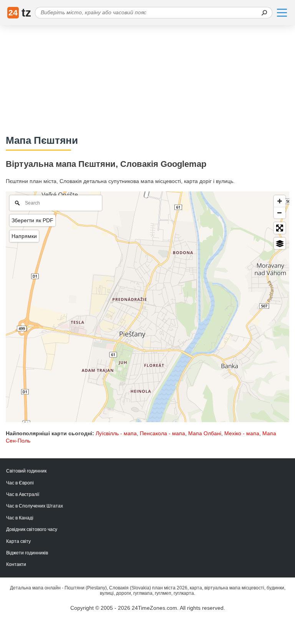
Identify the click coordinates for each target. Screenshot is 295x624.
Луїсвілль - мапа (116, 433)
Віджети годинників (27, 553)
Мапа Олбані (204, 433)
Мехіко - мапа (241, 433)
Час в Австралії (22, 494)
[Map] (147, 306)
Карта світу (18, 541)
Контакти (16, 564)
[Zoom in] (279, 201)
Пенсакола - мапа (162, 433)
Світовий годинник (26, 471)
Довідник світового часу (31, 529)
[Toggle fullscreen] (279, 228)
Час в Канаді (19, 518)
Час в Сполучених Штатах (34, 506)
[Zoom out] (279, 212)
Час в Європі (20, 483)
